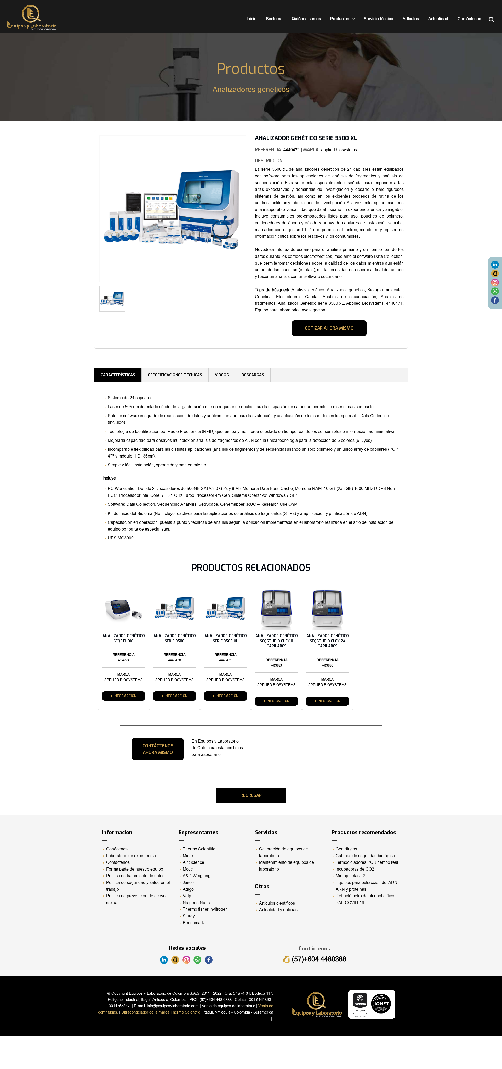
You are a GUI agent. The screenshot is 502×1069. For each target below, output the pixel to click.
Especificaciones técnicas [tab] (175, 374)
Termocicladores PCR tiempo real (367, 862)
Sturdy (189, 916)
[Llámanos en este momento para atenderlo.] (495, 273)
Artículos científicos (277, 903)
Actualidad (438, 19)
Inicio (251, 19)
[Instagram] (495, 282)
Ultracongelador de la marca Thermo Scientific (160, 1012)
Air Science (193, 862)
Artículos (411, 19)
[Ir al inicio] (31, 17)
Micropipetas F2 (351, 876)
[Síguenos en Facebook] (495, 300)
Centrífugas (346, 849)
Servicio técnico (378, 19)
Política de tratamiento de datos (135, 876)
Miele (188, 856)
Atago (188, 889)
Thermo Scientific (199, 849)
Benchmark (193, 923)
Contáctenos (469, 19)
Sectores (274, 19)
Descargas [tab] (253, 374)
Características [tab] (118, 374)
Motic (188, 869)
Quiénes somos (306, 19)
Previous (91, 210)
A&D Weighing (196, 876)
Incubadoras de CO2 (355, 869)
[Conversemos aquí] (495, 291)
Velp (187, 896)
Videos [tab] (222, 374)
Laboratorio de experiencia (131, 856)
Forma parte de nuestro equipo (134, 869)
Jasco (188, 883)
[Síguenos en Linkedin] (495, 265)
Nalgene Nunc (196, 903)
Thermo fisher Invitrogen (205, 909)
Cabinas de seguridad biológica (365, 856)
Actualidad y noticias (278, 910)
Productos (339, 19)
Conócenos (117, 849)
